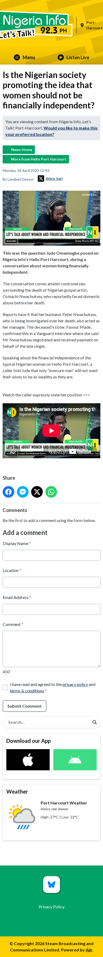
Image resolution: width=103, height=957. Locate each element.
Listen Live (78, 57)
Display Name (17, 543)
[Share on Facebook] (8, 492)
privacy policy (75, 684)
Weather (17, 791)
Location (12, 570)
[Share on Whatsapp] (51, 492)
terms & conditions (27, 690)
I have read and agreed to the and (52, 687)
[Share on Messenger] (23, 492)
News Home (21, 149)
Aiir (89, 949)
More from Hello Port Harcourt (38, 159)
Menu (29, 57)
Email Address (17, 597)
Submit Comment (24, 705)
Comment (13, 624)
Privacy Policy (51, 906)
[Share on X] (37, 492)
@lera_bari (54, 178)
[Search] (94, 722)
